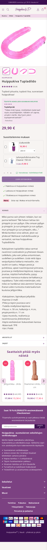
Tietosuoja (30, 507)
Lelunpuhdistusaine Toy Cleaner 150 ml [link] (28, 158)
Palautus (22, 503)
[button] (7, 86)
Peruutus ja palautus (23, 511)
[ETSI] (8, 9)
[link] (13, 147)
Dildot (11, 16)
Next (44, 42)
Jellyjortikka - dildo (12, 384)
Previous (2, 42)
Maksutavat (34, 503)
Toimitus (12, 503)
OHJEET (5, 343)
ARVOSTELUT (7, 337)
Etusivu (4, 16)
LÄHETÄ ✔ (40, 426)
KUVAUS (5, 210)
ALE (5, 363)
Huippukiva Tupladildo (22, 16)
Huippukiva (7, 78)
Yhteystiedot (17, 507)
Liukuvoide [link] (24, 142)
